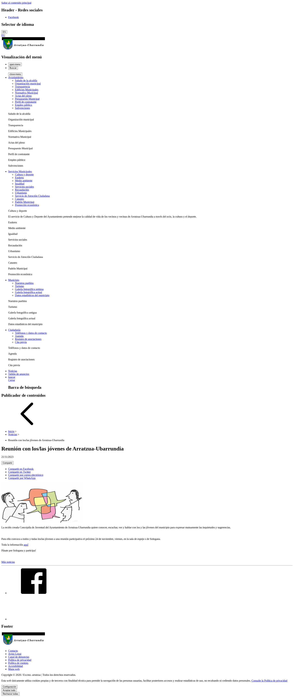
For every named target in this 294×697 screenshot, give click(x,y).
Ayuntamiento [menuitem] (15, 77)
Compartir (7, 463)
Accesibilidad (15, 666)
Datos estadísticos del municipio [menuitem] (32, 295)
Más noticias (8, 562)
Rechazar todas (10, 694)
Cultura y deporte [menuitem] (24, 174)
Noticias (12, 434)
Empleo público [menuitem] (23, 104)
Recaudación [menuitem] (22, 189)
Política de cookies (18, 663)
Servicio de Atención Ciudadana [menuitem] (32, 195)
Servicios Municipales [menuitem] (20, 171)
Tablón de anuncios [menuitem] (18, 374)
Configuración (9, 686)
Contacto (13, 650)
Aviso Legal (14, 653)
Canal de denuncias (18, 656)
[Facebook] (33, 592)
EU (3, 35)
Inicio (11, 431)
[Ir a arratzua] (23, 49)
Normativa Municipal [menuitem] (26, 92)
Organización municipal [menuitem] (28, 83)
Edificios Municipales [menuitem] (26, 89)
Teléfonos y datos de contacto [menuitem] (31, 333)
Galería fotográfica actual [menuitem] (28, 292)
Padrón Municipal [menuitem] (24, 202)
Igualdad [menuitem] (19, 183)
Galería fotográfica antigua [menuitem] (29, 289)
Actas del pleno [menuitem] (23, 95)
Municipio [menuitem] (13, 280)
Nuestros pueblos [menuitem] (24, 283)
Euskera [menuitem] (19, 177)
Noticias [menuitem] (12, 371)
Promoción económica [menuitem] (27, 205)
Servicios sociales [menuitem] (24, 186)
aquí (26, 544)
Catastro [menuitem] (19, 198)
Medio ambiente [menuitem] (23, 180)
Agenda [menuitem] (19, 336)
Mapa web (14, 669)
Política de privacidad (19, 659)
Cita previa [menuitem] (21, 342)
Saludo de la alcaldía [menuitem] (26, 80)
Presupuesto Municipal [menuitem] (27, 98)
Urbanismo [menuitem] (21, 192)
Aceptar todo (9, 690)
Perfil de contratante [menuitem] (25, 101)
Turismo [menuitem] (19, 286)
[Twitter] (33, 619)
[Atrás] (26, 425)
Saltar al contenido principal (16, 2)
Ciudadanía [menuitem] (14, 329)
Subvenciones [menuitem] (22, 108)
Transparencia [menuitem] (22, 86)
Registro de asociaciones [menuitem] (28, 339)
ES (4, 32)
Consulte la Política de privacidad (269, 680)
